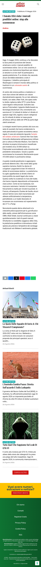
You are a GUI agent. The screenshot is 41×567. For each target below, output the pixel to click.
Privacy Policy (20, 523)
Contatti (20, 511)
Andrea (5, 28)
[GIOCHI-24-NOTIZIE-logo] (20, 4)
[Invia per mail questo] (5, 278)
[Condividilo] (10, 278)
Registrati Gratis (20, 517)
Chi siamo (20, 505)
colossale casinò (20, 85)
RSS (20, 535)
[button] (2, 4)
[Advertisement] (20, 252)
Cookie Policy (20, 529)
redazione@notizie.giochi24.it (24, 554)
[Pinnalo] (22, 278)
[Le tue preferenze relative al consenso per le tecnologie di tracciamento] (37, 563)
